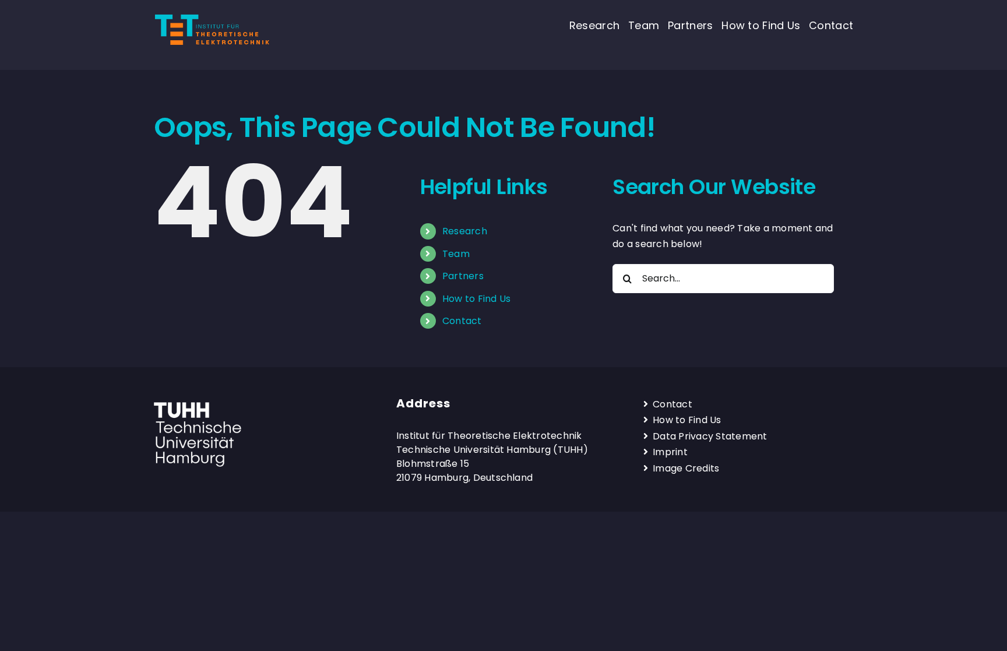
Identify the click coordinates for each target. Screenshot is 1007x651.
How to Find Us (476, 298)
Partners (463, 276)
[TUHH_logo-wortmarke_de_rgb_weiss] (197, 406)
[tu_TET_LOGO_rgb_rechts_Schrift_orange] (212, 16)
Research (464, 231)
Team (456, 254)
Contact (462, 321)
